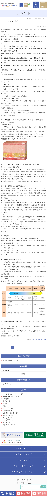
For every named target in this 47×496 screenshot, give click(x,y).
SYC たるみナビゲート (11, 21)
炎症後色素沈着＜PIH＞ (11, 396)
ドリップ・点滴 (8, 408)
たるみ (5, 403)
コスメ (5, 406)
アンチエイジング (9, 425)
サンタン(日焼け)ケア (10, 413)
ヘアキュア (6, 422)
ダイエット (6, 401)
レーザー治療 (7, 411)
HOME (18, 480)
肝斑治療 (6, 399)
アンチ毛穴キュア (9, 420)
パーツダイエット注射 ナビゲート (15, 394)
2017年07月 (7, 384)
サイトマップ (26, 480)
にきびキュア (7, 418)
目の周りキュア (8, 415)
